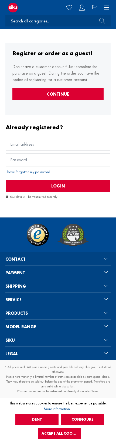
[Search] (100, 20)
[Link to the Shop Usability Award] (73, 234)
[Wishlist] (69, 7)
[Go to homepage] (19, 7)
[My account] (82, 7)
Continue (58, 94)
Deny (37, 419)
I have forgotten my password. (28, 171)
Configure (82, 419)
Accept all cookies (61, 433)
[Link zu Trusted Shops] (37, 234)
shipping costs (47, 367)
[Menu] (105, 7)
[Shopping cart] (94, 7)
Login (58, 186)
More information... (58, 408)
